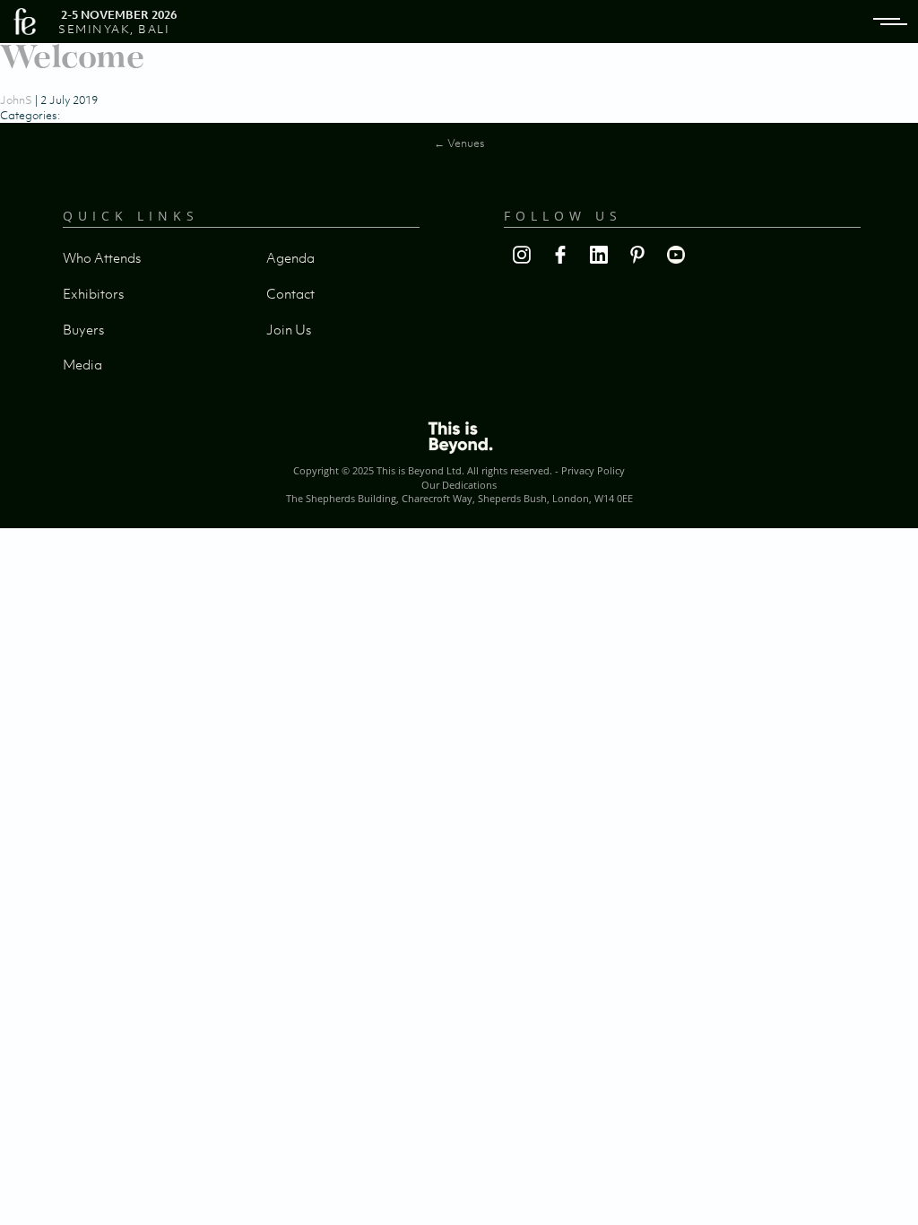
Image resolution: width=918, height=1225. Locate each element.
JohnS (16, 100)
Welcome (72, 56)
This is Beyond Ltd (419, 470)
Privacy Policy (593, 470)
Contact (290, 293)
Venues (459, 143)
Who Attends (102, 257)
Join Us (288, 329)
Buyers (83, 329)
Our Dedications (459, 484)
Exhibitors (93, 293)
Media (82, 364)
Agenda (290, 257)
